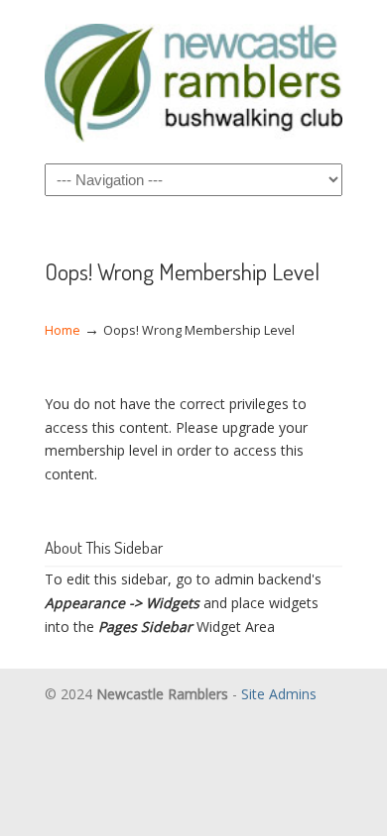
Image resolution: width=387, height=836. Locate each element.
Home (62, 330)
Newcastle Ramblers (193, 80)
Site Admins (279, 693)
